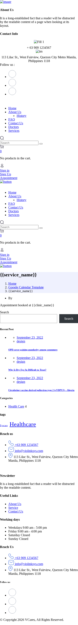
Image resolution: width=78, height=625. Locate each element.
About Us (14, 504)
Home (12, 283)
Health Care (16, 406)
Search (4, 312)
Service (13, 507)
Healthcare (23, 424)
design (21, 341)
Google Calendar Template (26, 287)
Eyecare (4, 425)
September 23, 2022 (30, 337)
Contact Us (15, 511)
